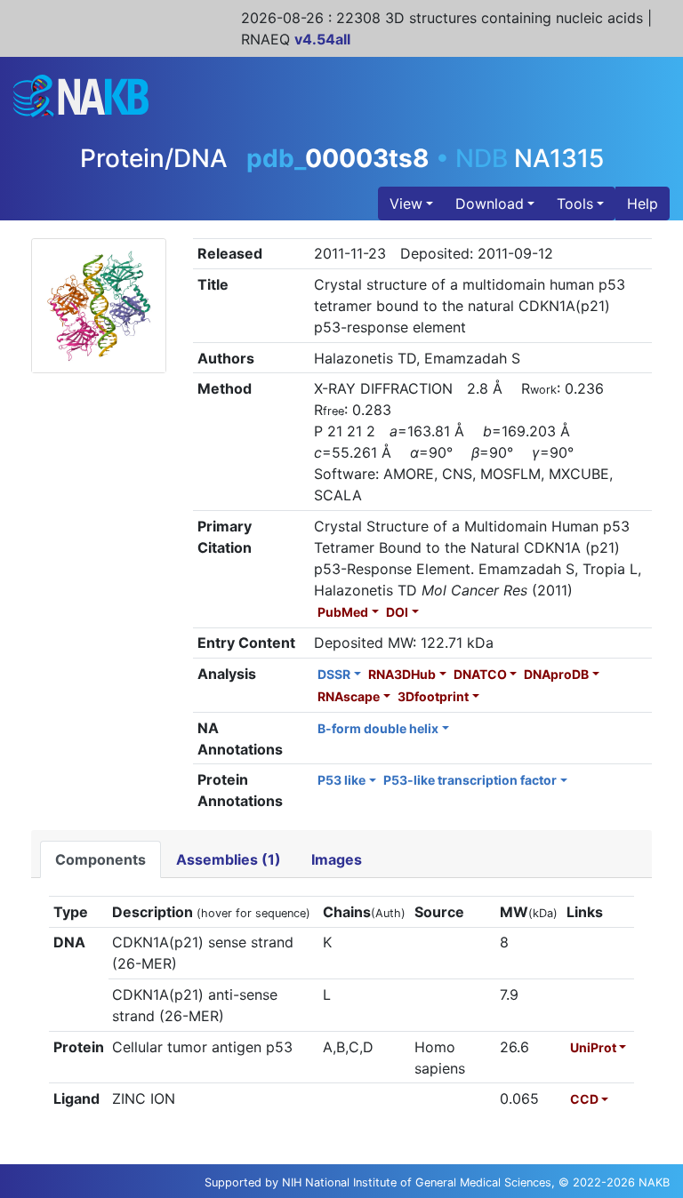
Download (489, 203)
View (406, 203)
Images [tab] (336, 859)
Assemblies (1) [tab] (228, 859)
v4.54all (322, 39)
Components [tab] (100, 859)
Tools (575, 203)
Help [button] (642, 203)
